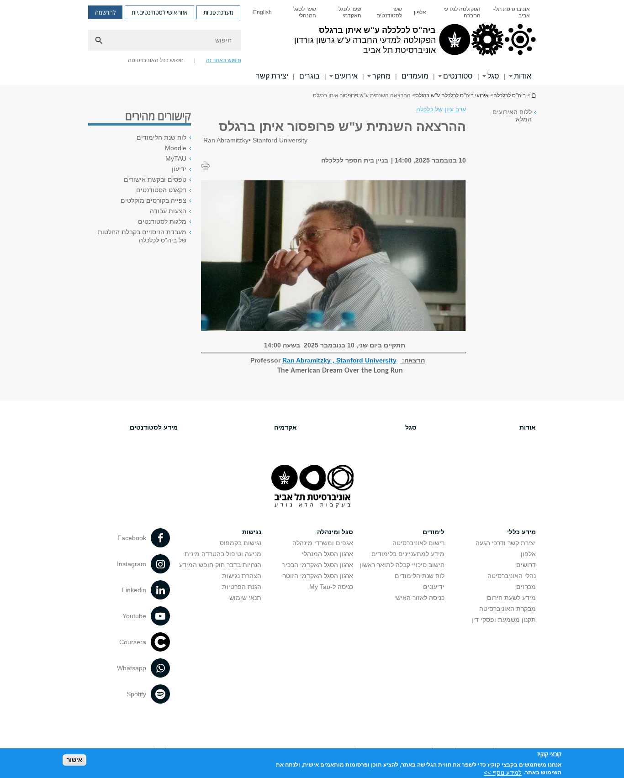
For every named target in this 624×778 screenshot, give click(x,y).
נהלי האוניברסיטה (511, 575)
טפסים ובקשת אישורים (155, 179)
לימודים (433, 532)
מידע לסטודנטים (154, 427)
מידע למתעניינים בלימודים (407, 553)
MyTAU (175, 158)
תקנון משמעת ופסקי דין (503, 619)
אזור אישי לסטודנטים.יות (159, 12)
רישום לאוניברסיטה (418, 543)
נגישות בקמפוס (240, 543)
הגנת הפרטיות (241, 586)
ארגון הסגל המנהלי (327, 553)
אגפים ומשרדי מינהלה (322, 543)
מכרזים (526, 586)
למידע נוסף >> (503, 772)
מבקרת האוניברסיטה (507, 608)
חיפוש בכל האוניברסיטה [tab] (156, 60)
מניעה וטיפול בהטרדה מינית (223, 553)
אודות (522, 76)
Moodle (175, 148)
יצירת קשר (272, 76)
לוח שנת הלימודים (161, 137)
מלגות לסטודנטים (162, 221)
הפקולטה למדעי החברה (462, 12)
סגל (493, 76)
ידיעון (179, 169)
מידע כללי (521, 532)
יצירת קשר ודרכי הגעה (506, 543)
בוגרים (309, 76)
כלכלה (424, 109)
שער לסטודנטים (389, 12)
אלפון (420, 12)
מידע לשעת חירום (511, 597)
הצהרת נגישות (241, 575)
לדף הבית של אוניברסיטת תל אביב (533, 95)
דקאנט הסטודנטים (161, 190)
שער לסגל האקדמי (349, 12)
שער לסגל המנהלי (304, 12)
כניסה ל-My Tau (331, 586)
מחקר (381, 76)
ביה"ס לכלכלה (509, 95)
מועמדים (415, 76)
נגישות (251, 532)
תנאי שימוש (245, 597)
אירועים (346, 76)
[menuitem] (511, 12)
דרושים (526, 564)
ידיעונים (433, 586)
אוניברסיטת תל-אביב (511, 12)
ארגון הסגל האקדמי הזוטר (318, 575)
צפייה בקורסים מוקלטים (153, 200)
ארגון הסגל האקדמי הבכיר (317, 564)
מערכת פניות (218, 12)
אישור (74, 760)
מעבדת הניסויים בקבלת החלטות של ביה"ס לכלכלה (142, 236)
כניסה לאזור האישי (419, 597)
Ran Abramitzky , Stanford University (339, 360)
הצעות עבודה (168, 211)
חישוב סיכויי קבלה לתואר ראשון (402, 564)
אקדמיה (285, 427)
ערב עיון (455, 109)
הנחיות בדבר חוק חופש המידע (220, 564)
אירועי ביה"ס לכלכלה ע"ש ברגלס (452, 95)
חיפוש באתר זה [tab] (223, 60)
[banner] (312, 42)
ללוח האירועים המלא (512, 115)
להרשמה (105, 12)
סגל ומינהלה (335, 532)
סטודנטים (458, 76)
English (262, 12)
